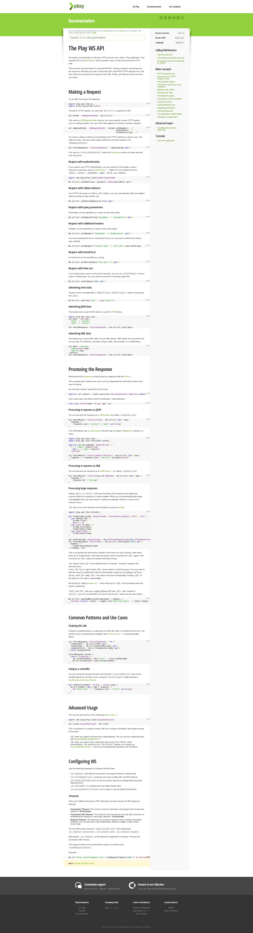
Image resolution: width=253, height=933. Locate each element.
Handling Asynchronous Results (82, 679)
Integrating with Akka (166, 107)
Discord (102, 888)
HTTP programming (165, 73)
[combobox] (107, 37)
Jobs (112, 907)
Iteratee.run (91, 583)
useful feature (95, 430)
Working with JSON (165, 89)
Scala (177, 37)
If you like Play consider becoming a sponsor (157, 888)
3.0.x (180, 33)
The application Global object (169, 113)
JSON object (105, 414)
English (179, 42)
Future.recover (114, 633)
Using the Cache (164, 101)
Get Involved (174, 6)
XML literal (105, 471)
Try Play (135, 6)
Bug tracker (141, 910)
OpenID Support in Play (84, 863)
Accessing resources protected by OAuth (170, 61)
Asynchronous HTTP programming (166, 77)
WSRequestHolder (89, 120)
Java (182, 37)
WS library (90, 60)
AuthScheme (99, 169)
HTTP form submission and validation (169, 85)
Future (127, 376)
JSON (113, 311)
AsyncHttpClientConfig (80, 746)
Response (115, 152)
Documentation (154, 6)
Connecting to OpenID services (170, 57)
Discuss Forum (91, 888)
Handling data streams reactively (167, 128)
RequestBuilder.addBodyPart (86, 739)
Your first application (166, 140)
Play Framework (78, 6)
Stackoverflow (114, 888)
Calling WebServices (166, 104)
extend (189, 30)
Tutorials (82, 910)
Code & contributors (141, 907)
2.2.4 (105, 30)
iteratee (121, 507)
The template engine (166, 81)
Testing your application (167, 116)
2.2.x (121, 30)
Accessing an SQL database (169, 98)
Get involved (141, 913)
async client (110, 714)
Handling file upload (165, 95)
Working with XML (165, 92)
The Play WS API (164, 54)
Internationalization (165, 110)
